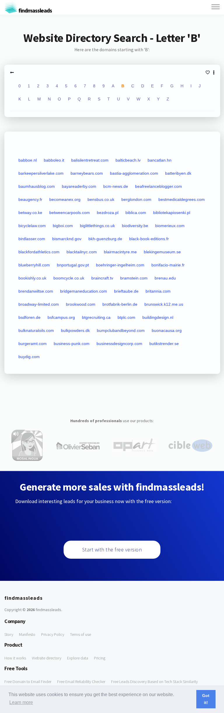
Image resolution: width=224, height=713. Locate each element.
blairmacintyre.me (120, 252)
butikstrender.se (164, 343)
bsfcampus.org (61, 317)
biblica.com (135, 212)
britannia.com (158, 291)
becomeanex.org (64, 199)
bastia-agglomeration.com (134, 173)
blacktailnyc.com (81, 252)
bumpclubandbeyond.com (121, 330)
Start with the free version (112, 549)
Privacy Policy (52, 634)
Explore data (77, 658)
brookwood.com (80, 304)
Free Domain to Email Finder (27, 681)
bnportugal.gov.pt (73, 265)
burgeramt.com (32, 343)
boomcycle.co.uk (68, 278)
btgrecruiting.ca (96, 317)
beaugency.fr (30, 199)
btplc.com (126, 317)
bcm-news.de (115, 186)
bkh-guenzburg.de (105, 238)
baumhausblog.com (36, 186)
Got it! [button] (205, 699)
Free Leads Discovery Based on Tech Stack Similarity (154, 681)
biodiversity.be (135, 225)
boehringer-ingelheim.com (120, 265)
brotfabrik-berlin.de (119, 304)
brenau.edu (165, 278)
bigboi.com (63, 225)
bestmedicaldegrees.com (181, 199)
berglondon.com (136, 199)
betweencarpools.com (69, 212)
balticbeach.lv (128, 160)
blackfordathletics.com (39, 252)
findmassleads (35, 10)
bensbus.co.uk (101, 199)
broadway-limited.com (38, 304)
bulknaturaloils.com (36, 330)
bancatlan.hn (160, 160)
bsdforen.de (29, 317)
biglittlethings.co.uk (97, 225)
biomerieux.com (170, 225)
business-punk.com (72, 343)
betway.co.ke (30, 212)
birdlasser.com (31, 238)
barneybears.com (87, 173)
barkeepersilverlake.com (41, 173)
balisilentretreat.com (89, 160)
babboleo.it (54, 160)
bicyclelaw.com (32, 225)
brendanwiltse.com (35, 291)
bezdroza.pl (107, 212)
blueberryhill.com (34, 265)
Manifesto (27, 634)
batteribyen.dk (178, 173)
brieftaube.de (126, 291)
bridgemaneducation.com (83, 291)
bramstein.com (134, 278)
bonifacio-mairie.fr (168, 265)
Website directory (46, 658)
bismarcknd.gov (66, 238)
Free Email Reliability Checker (81, 681)
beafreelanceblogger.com (158, 186)
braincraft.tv (102, 278)
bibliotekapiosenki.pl (171, 212)
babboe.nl (27, 160)
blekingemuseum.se (162, 252)
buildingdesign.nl (157, 317)
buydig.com (29, 356)
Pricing (99, 658)
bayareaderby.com (79, 186)
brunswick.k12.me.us (163, 304)
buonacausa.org (167, 330)
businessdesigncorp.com (119, 343)
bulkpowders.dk (75, 330)
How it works (15, 658)
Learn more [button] (21, 702)
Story (8, 634)
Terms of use (80, 634)
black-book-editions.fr (149, 238)
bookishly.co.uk (32, 278)
